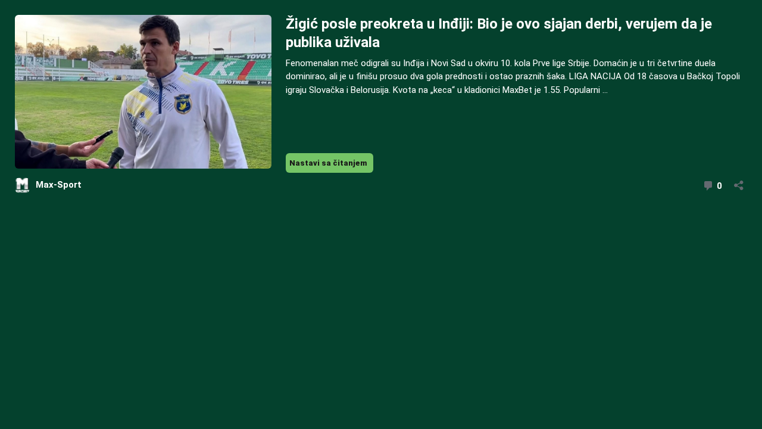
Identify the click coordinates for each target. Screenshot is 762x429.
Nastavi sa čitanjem (331, 165)
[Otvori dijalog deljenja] (738, 181)
